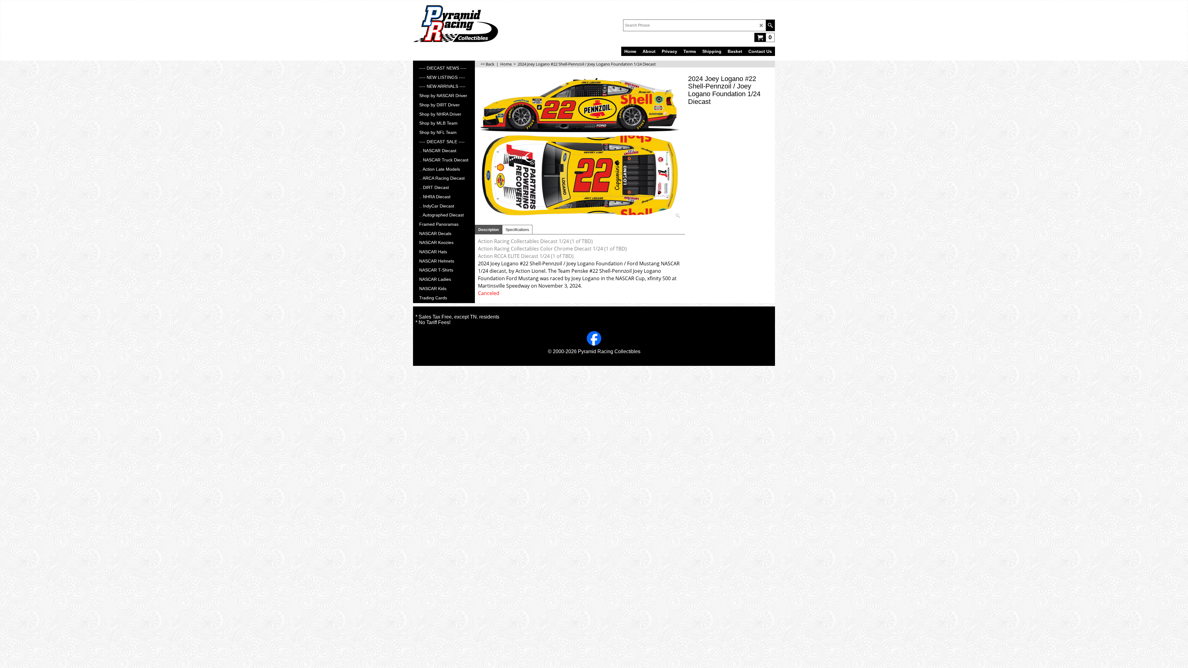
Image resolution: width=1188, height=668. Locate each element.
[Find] (770, 25)
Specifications (517, 230)
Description (488, 230)
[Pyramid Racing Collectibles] (455, 23)
